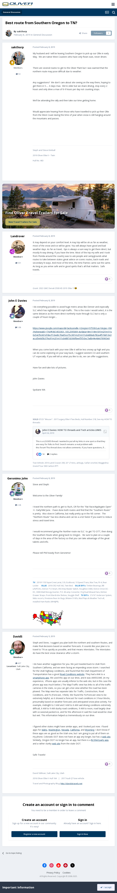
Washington (54, 729)
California (75, 729)
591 (19, 262)
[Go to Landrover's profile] (18, 247)
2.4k (19, 505)
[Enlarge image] (48, 618)
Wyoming (89, 729)
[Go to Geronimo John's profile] (18, 489)
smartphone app (41, 677)
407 (19, 663)
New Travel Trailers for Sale (23, 222)
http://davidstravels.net (71, 783)
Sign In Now (82, 834)
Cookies (67, 872)
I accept (107, 887)
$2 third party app (99, 740)
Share (84, 33)
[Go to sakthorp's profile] (8, 33)
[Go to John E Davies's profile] (18, 311)
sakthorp (22, 31)
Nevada (65, 729)
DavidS (17, 636)
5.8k (19, 327)
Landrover (18, 236)
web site (106, 736)
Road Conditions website (72, 674)
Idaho (44, 729)
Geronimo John (17, 478)
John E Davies (17, 300)
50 (19, 74)
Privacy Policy (53, 872)
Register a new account (34, 834)
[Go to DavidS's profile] (18, 647)
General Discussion (42, 34)
